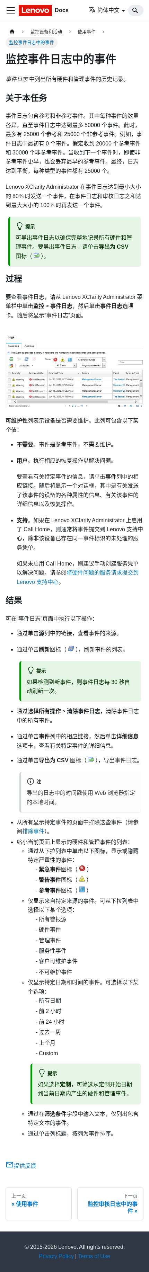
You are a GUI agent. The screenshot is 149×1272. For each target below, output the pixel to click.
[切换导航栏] (11, 10)
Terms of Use (94, 1256)
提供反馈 (25, 1166)
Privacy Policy (56, 1256)
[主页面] (12, 31)
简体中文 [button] (108, 10)
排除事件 (33, 831)
